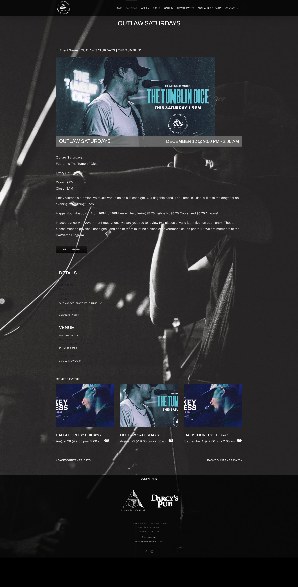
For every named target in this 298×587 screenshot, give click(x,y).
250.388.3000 (150, 537)
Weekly (75, 315)
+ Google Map (69, 348)
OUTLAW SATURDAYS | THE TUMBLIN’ (80, 303)
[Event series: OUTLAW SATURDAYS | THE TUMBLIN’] (171, 440)
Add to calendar (71, 249)
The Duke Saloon (68, 335)
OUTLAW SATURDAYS (139, 435)
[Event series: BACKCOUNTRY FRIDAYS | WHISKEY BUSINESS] (107, 440)
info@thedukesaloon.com (150, 541)
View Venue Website (70, 361)
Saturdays (64, 315)
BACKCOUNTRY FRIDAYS (78, 435)
